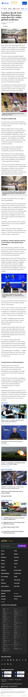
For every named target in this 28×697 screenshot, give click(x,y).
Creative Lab (17, 573)
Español (3, 596)
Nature (3, 563)
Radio (22, 8)
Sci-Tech (16, 557)
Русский (16, 593)
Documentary (17, 570)
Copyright (11, 679)
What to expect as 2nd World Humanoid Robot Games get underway (12, 420)
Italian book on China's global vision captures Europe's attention (12, 492)
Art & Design (4, 576)
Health (3, 560)
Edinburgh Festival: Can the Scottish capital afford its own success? (13, 523)
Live (18, 8)
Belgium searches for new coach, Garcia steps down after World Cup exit (12, 487)
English (3, 593)
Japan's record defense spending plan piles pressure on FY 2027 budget (13, 463)
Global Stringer (5, 573)
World (14, 8)
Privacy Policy (3, 695)
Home (5, 8)
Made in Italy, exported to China (11, 527)
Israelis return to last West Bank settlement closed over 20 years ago (13, 532)
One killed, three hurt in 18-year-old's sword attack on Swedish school (13, 518)
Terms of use (4, 679)
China (9, 8)
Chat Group (17, 579)
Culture (16, 560)
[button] (3, 41)
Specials (3, 583)
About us (4, 681)
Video (2, 579)
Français (3, 599)
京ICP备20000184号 (17, 683)
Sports (3, 567)
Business (3, 557)
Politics (16, 554)
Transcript (17, 583)
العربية (2, 601)
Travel (15, 563)
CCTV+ (16, 599)
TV (26, 8)
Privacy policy (18, 679)
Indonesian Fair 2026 (6, 496)
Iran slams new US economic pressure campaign (12, 442)
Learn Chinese (5, 586)
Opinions (3, 570)
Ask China (16, 586)
